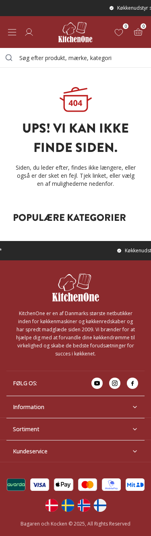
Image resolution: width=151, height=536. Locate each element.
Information (28, 407)
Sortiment (26, 429)
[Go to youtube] (97, 383)
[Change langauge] (51, 505)
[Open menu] (12, 32)
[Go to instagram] (114, 383)
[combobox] (75, 57)
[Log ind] (29, 32)
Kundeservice (30, 451)
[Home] (75, 32)
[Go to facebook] (132, 383)
